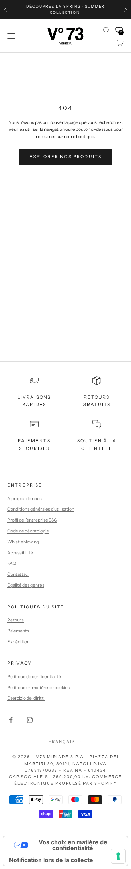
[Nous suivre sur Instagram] (29, 720)
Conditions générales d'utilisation (40, 509)
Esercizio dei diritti (26, 698)
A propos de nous (24, 498)
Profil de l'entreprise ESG (32, 520)
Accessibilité (20, 552)
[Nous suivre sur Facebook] (11, 720)
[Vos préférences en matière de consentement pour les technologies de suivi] (118, 856)
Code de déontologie (28, 531)
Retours (15, 620)
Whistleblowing (23, 541)
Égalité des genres (25, 585)
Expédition (18, 641)
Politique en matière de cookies (38, 687)
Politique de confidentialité (34, 676)
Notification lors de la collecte (51, 860)
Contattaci (18, 574)
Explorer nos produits (65, 156)
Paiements (18, 630)
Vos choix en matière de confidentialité (73, 845)
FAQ (11, 563)
